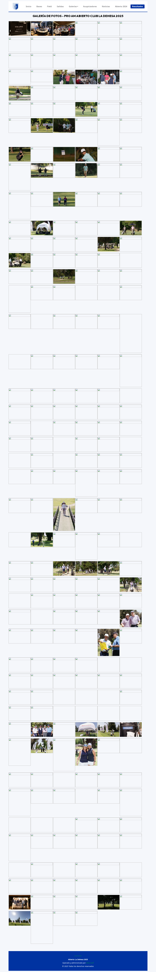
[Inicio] (15, 6)
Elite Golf (90, 963)
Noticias (106, 6)
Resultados (137, 6)
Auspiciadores (90, 6)
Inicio (28, 6)
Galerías (73, 6)
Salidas (60, 6)
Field (49, 6)
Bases (39, 6)
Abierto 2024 (121, 6)
